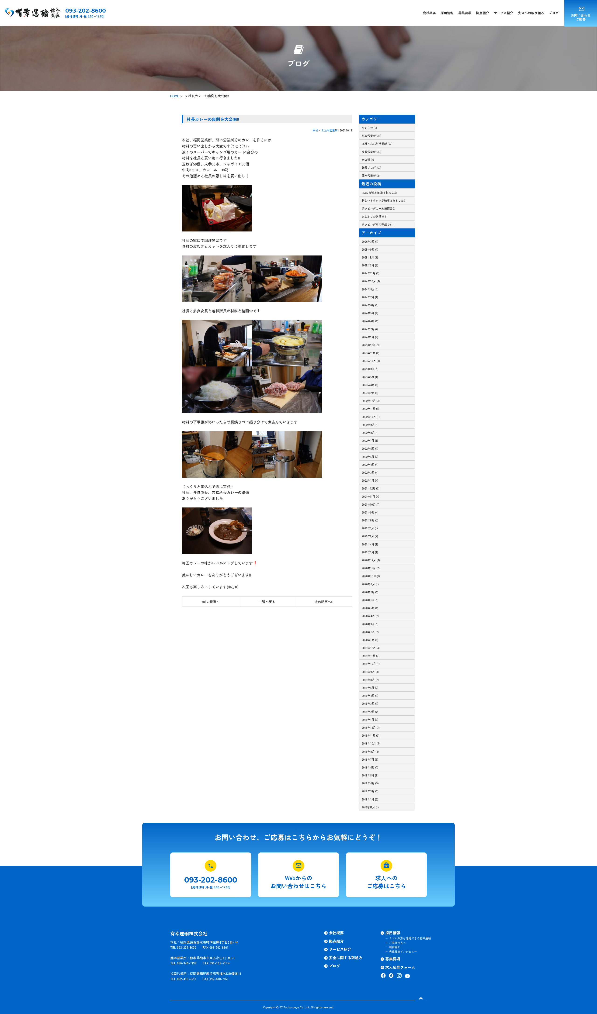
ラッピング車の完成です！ (378, 224)
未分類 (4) (368, 160)
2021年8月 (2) (370, 520)
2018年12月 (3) (371, 727)
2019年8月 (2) (370, 680)
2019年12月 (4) (371, 648)
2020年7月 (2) (370, 592)
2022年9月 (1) (370, 425)
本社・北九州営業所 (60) (377, 143)
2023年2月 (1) (370, 393)
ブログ (554, 12)
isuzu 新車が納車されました (379, 192)
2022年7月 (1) (370, 440)
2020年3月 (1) (370, 624)
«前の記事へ (210, 601)
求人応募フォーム (400, 967)
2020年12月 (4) (371, 560)
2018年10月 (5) (371, 743)
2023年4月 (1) (370, 385)
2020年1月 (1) (370, 640)
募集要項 (464, 12)
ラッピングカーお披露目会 (378, 208)
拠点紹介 (482, 12)
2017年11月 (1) (370, 807)
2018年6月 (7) (370, 767)
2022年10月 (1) (371, 417)
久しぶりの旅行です (374, 216)
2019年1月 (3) (370, 719)
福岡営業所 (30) (371, 152)
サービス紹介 (503, 12)
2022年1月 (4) (370, 480)
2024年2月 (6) (370, 329)
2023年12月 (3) (371, 345)
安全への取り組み (531, 12)
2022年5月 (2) (370, 457)
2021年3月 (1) (370, 552)
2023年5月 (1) (370, 377)
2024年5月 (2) (370, 313)
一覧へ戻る (267, 601)
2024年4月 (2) (370, 321)
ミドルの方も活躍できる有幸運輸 (410, 938)
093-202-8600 (85, 11)
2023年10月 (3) (371, 361)
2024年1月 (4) (370, 337)
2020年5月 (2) (370, 608)
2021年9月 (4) (370, 512)
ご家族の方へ (397, 943)
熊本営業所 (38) (371, 136)
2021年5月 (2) (370, 536)
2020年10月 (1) (371, 576)
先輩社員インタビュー (403, 951)
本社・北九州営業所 (325, 130)
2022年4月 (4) (370, 464)
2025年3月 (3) (370, 265)
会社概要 (429, 12)
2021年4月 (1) (370, 544)
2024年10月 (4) (371, 281)
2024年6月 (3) (370, 305)
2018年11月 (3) (370, 735)
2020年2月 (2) (370, 632)
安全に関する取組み (345, 957)
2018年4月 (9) (370, 783)
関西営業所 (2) (371, 175)
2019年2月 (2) (370, 712)
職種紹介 (394, 947)
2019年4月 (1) (370, 695)
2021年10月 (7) (370, 504)
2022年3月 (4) (370, 472)
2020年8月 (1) (370, 584)
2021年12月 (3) (370, 488)
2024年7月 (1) (370, 297)
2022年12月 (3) (371, 401)
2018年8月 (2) (370, 751)
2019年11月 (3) (370, 656)
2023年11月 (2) (370, 353)
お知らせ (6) (369, 128)
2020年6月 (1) (370, 600)
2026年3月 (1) (370, 241)
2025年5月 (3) (370, 257)
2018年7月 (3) (370, 759)
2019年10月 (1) (371, 664)
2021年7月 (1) (370, 528)
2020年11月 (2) (371, 568)
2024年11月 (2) (370, 273)
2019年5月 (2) (370, 688)
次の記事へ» (324, 601)
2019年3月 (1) (370, 703)
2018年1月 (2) (370, 799)
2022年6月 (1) (370, 448)
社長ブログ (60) (371, 167)
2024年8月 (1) (370, 289)
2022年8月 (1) (370, 433)
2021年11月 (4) (370, 496)
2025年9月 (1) (370, 249)
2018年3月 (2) (370, 791)
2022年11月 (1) (370, 408)
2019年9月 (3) (370, 672)
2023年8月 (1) (370, 369)
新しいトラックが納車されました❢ (384, 200)
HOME (174, 95)
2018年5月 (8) (370, 775)
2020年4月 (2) (370, 616)
